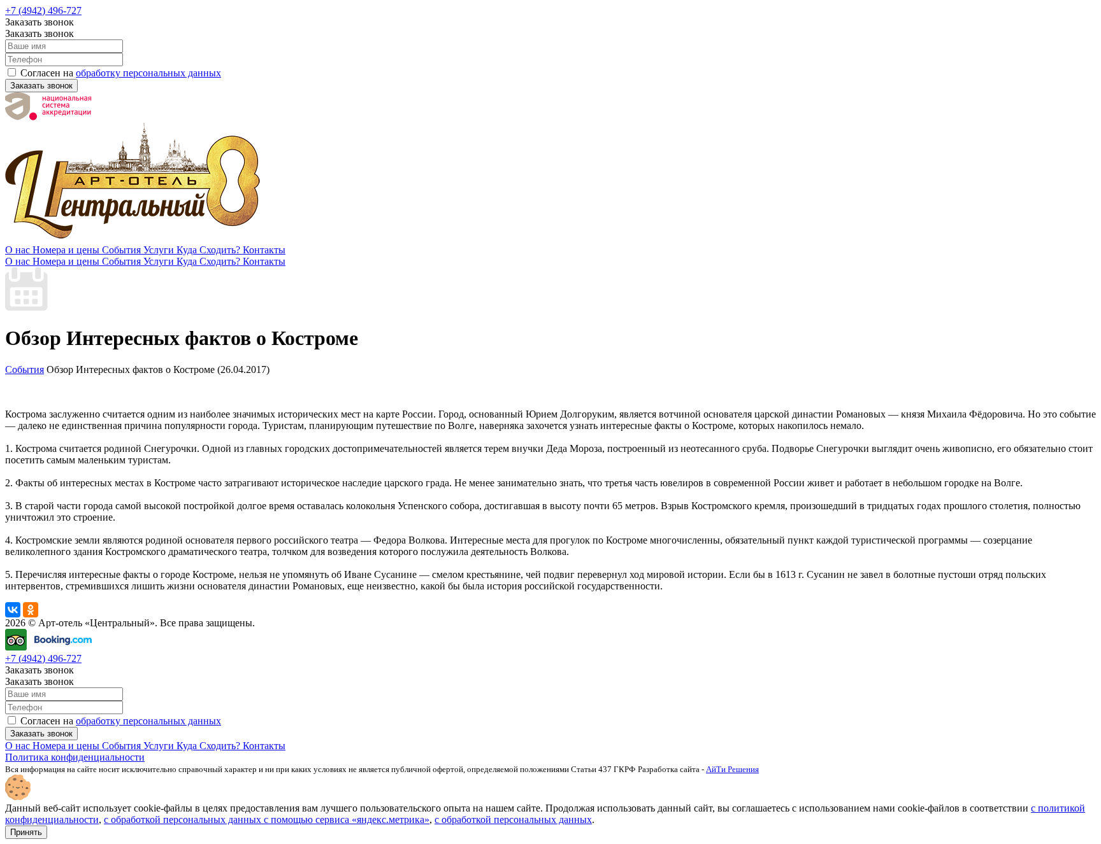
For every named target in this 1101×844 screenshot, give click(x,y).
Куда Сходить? (209, 249)
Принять (26, 832)
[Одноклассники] (30, 609)
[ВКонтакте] (12, 609)
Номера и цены (67, 249)
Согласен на (119, 72)
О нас (18, 249)
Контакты (264, 249)
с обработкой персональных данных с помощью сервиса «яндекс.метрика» (266, 819)
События (122, 249)
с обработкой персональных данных (513, 819)
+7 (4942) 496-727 (43, 10)
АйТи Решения (732, 769)
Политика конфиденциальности (75, 757)
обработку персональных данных (148, 72)
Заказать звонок (41, 85)
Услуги (159, 249)
